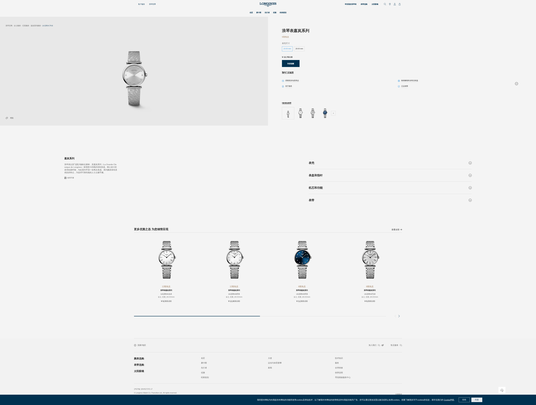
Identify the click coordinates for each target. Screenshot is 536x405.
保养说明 (339, 373)
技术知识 (339, 358)
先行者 (204, 368)
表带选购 (139, 364)
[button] (398, 316)
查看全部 (395, 229)
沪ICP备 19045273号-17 (143, 389)
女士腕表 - (18, 26)
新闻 (270, 368)
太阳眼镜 (139, 371)
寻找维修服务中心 (343, 377)
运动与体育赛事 (275, 363)
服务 (337, 363)
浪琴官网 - (9, 26)
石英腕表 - (26, 26)
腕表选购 (139, 358)
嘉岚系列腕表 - (36, 26)
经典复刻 (205, 377)
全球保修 (339, 368)
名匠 (203, 358)
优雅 (203, 373)
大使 (270, 358)
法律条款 (398, 394)
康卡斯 (204, 363)
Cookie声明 (449, 400)
